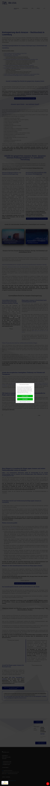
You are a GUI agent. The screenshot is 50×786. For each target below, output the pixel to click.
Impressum (28, 401)
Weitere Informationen (23, 401)
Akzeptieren (25, 396)
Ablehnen (25, 399)
